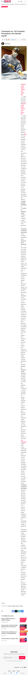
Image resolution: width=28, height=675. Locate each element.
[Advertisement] (14, 18)
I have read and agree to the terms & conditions (14, 660)
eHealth (22, 626)
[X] (22, 667)
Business (22, 638)
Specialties (4, 6)
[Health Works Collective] (7, 1)
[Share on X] (7, 40)
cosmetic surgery (11, 606)
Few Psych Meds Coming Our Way (9, 638)
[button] (2, 1)
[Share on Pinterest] (9, 40)
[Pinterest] (24, 667)
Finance (22, 629)
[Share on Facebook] (5, 40)
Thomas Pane (7, 43)
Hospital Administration (24, 631)
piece (25, 134)
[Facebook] (21, 667)
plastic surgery (19, 606)
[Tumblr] (26, 667)
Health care (23, 618)
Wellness (23, 621)
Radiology (23, 633)
